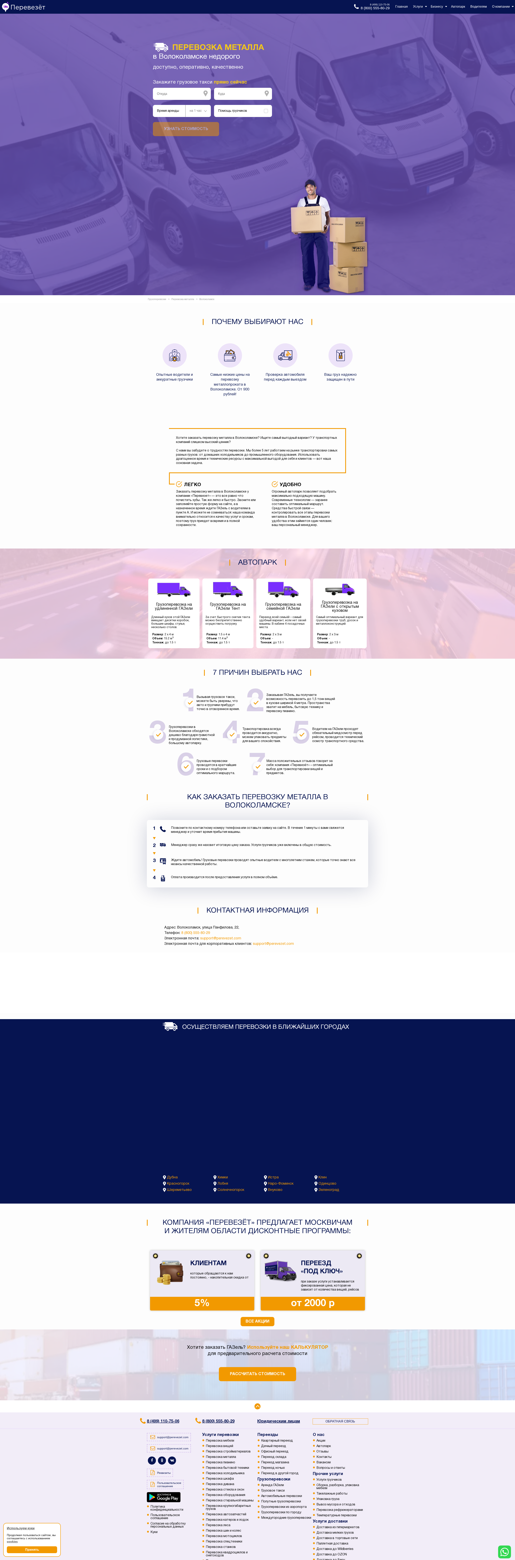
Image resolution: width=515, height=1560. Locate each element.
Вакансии (323, 1462)
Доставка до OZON (331, 1554)
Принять (32, 1549)
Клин (322, 1177)
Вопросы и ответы (330, 1468)
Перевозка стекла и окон (225, 1489)
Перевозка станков (221, 1547)
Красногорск (178, 1183)
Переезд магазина (275, 1462)
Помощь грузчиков (232, 111)
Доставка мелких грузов (335, 1532)
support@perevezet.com (220, 938)
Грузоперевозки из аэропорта (284, 1507)
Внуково (275, 1190)
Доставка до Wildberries (334, 1549)
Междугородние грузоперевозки (286, 1518)
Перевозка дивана (220, 1484)
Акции (320, 1440)
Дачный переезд (273, 1446)
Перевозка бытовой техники (227, 1468)
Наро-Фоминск (281, 1183)
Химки (222, 1177)
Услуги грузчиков (329, 1479)
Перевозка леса (218, 1525)
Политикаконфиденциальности (166, 1508)
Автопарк (323, 1446)
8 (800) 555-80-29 (195, 933)
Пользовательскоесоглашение (165, 1517)
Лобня (222, 1183)
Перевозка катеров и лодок (227, 1520)
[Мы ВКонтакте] (172, 1460)
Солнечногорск (230, 1190)
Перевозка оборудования (225, 1495)
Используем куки (21, 1528)
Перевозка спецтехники (224, 1541)
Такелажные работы (331, 1493)
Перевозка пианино (220, 1462)
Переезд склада (273, 1457)
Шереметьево (179, 1190)
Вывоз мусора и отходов (335, 1504)
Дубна (172, 1177)
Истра (273, 1177)
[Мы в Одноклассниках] (162, 1460)
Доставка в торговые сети (337, 1538)
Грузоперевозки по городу (281, 1512)
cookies (12, 1541)
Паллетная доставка (332, 1543)
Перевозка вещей (219, 1446)
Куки (154, 1532)
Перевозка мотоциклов (224, 1536)
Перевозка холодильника (225, 1473)
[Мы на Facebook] (152, 1460)
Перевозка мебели (220, 1440)
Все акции (257, 1321)
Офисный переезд (274, 1451)
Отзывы (322, 1451)
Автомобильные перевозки (281, 1496)
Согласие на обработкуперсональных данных (168, 1525)
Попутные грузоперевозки (281, 1501)
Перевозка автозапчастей (226, 1514)
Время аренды (168, 111)
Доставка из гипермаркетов (337, 1527)
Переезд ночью (273, 1468)
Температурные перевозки (336, 1515)
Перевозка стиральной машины (230, 1500)
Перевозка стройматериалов (228, 1451)
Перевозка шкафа (220, 1478)
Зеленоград (328, 1190)
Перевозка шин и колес (223, 1530)
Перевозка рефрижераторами (339, 1510)
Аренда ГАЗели (272, 1485)
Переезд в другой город (280, 1473)
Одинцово (327, 1183)
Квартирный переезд (277, 1440)
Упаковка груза (327, 1499)
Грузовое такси (273, 1490)
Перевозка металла (221, 1457)
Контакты (324, 1457)
